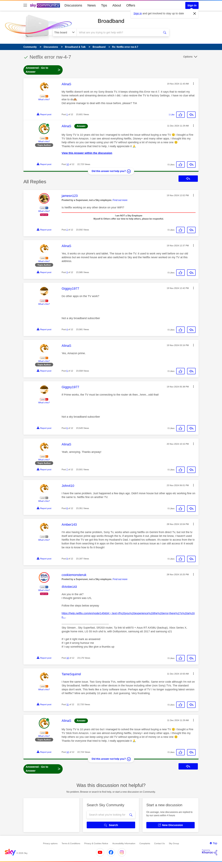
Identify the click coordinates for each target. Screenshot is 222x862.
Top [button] (215, 843)
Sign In (191, 5)
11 (67, 704)
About (116, 5)
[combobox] (118, 32)
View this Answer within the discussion (87, 153)
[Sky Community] (45, 5)
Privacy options (50, 843)
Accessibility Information (123, 843)
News (91, 5)
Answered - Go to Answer (43, 69)
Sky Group (174, 843)
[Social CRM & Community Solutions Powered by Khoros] (209, 852)
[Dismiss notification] (194, 13)
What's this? (44, 99)
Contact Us (159, 843)
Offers (130, 5)
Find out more (120, 200)
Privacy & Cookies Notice (96, 843)
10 (67, 658)
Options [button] (188, 56)
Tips (104, 5)
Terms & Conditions (71, 843)
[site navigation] (25, 5)
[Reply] (191, 115)
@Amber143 (69, 586)
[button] (193, 83)
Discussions (73, 5)
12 (67, 164)
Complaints (144, 843)
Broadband (111, 21)
